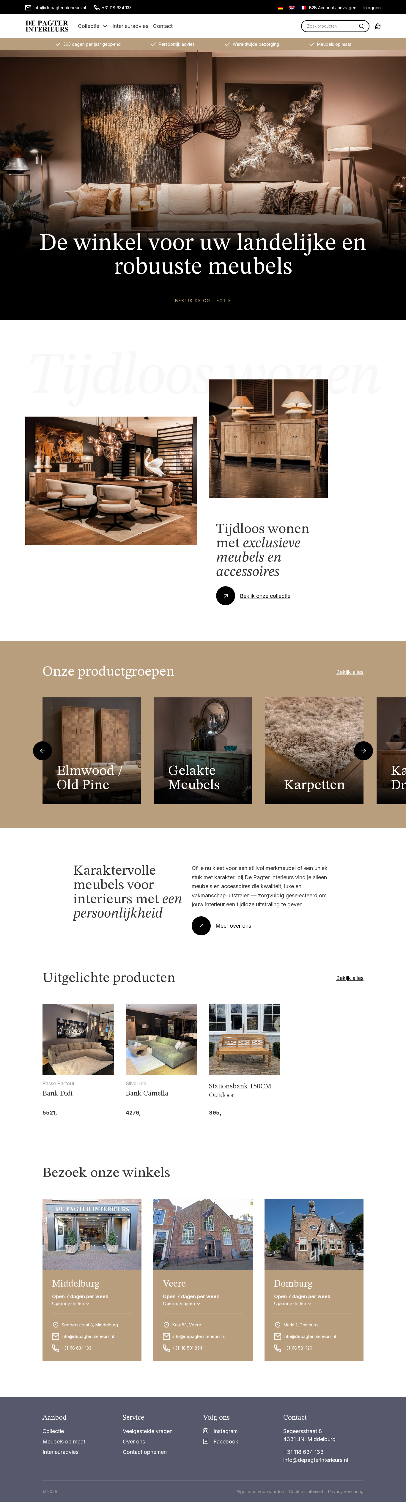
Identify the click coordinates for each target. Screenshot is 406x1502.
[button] (70, 1303)
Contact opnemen (145, 1452)
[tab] (194, 796)
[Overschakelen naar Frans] (303, 7)
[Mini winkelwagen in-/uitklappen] (378, 26)
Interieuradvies (130, 26)
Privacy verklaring (345, 1491)
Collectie (88, 26)
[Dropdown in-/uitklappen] (105, 26)
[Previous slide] (42, 750)
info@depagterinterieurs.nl (88, 1336)
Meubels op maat (64, 1441)
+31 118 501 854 (187, 1347)
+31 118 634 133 (76, 1347)
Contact (163, 26)
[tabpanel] (92, 750)
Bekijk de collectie (203, 300)
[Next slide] (363, 750)
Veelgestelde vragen (148, 1431)
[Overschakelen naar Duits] (280, 7)
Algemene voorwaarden (260, 1491)
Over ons (134, 1441)
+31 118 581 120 (298, 1347)
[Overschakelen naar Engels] (292, 7)
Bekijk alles (349, 672)
